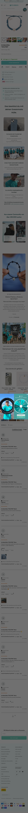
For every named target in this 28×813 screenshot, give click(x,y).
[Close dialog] (27, 394)
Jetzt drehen (21, 416)
